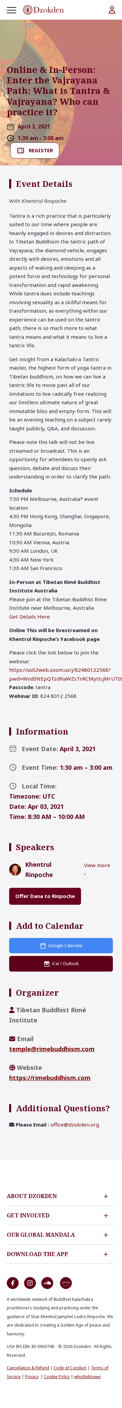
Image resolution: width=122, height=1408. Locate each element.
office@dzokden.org (74, 1124)
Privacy (32, 1377)
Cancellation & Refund (28, 1368)
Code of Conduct (70, 1368)
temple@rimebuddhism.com (52, 1049)
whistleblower (87, 1377)
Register (41, 150)
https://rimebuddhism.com (49, 1078)
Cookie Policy (57, 1377)
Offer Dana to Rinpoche (45, 896)
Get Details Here (29, 616)
